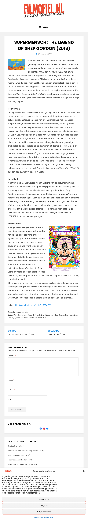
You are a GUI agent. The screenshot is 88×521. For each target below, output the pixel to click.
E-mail (11, 390)
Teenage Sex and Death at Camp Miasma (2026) (26, 451)
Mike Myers (69, 315)
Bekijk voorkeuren (44, 512)
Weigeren (44, 506)
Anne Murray (28, 315)
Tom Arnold (32, 318)
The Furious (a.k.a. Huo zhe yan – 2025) (22, 464)
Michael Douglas (59, 315)
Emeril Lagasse (46, 315)
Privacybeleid (48, 517)
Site (9, 399)
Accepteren (44, 499)
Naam (11, 380)
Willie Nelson (41, 318)
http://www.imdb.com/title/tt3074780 (32, 305)
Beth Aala (37, 315)
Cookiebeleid (38, 517)
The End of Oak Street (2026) (19, 455)
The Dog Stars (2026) (16, 446)
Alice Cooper (18, 315)
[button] (84, 471)
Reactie (12, 356)
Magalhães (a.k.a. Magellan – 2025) (20, 460)
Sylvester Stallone (21, 318)
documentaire (22, 312)
